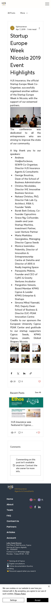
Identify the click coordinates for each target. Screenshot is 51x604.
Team (10, 510)
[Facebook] (35, 507)
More (22, 13)
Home (10, 498)
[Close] (47, 588)
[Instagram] (31, 507)
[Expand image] (14, 347)
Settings (13, 600)
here (27, 552)
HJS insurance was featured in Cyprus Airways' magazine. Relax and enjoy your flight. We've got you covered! (24, 423)
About (10, 504)
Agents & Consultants (24, 491)
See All (38, 392)
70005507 (14, 549)
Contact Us (13, 521)
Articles (11, 532)
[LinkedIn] (39, 507)
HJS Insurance (21, 489)
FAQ (9, 515)
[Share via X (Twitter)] (18, 373)
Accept (37, 600)
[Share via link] (30, 373)
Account (11, 537)
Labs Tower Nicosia (14, 543)
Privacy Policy (20, 593)
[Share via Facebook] (11, 373)
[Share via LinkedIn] (24, 373)
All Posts (11, 13)
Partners (11, 526)
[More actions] (39, 28)
